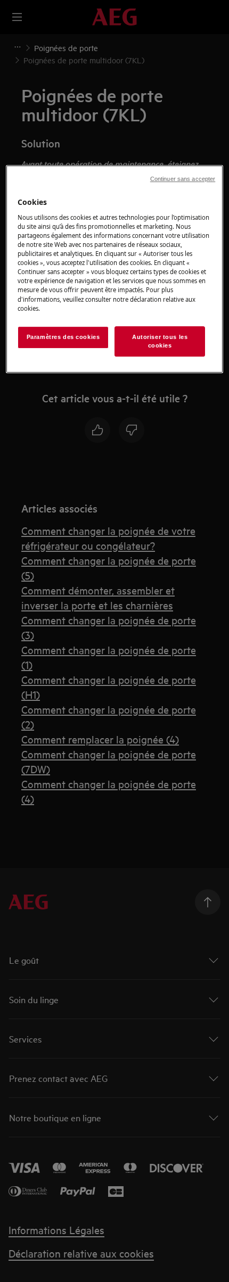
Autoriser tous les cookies (159, 341)
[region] (115, 269)
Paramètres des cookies (63, 337)
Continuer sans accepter (182, 179)
